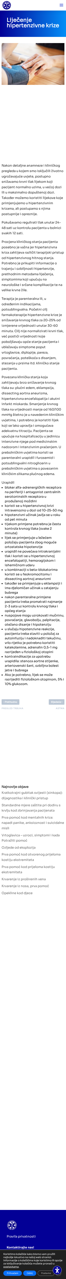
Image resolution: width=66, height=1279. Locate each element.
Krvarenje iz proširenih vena (24, 879)
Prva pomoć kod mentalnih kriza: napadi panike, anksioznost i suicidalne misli (33, 823)
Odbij (30, 1273)
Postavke (46, 1273)
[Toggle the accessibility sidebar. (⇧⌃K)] (57, 1270)
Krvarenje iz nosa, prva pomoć (25, 886)
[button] (61, 5)
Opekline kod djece (17, 893)
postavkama (11, 1266)
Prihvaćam (12, 1273)
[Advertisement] (33, 123)
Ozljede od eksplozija (19, 848)
